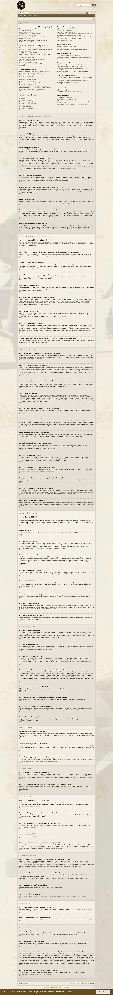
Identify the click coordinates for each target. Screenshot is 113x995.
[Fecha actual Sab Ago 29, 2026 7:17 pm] (93, 19)
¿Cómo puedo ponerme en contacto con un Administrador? (72, 104)
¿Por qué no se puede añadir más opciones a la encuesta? (34, 78)
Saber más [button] (68, 992)
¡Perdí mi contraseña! (24, 38)
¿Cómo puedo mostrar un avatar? (27, 60)
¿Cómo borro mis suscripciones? (65, 84)
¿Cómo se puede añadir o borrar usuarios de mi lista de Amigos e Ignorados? (74, 58)
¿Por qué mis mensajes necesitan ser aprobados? (31, 89)
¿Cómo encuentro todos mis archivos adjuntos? (69, 91)
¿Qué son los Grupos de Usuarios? (66, 32)
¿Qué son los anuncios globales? (27, 103)
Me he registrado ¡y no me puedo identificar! (30, 33)
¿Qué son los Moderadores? (64, 30)
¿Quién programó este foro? (64, 97)
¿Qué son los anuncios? (25, 105)
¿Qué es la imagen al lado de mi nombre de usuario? (32, 59)
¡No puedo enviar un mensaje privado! (67, 46)
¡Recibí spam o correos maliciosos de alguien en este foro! (72, 49)
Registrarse (35, 15)
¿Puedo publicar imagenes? (26, 102)
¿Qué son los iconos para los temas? (28, 110)
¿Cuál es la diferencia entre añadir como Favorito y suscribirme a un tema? (74, 78)
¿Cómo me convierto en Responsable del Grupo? (69, 35)
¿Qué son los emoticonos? (25, 100)
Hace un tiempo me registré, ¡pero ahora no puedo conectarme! (35, 37)
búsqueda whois (66, 955)
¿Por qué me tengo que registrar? (27, 29)
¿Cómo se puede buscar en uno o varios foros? (69, 65)
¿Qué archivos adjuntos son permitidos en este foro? (70, 90)
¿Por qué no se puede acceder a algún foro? (30, 81)
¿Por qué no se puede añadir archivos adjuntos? (31, 83)
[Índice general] (21, 5)
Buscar (21, 15)
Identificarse (28, 15)
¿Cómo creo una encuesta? (26, 76)
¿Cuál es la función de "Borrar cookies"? (29, 41)
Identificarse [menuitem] (90, 13)
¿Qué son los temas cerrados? (26, 108)
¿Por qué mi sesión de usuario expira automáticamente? (33, 40)
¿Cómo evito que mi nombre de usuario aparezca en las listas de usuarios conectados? (35, 50)
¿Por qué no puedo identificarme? (27, 35)
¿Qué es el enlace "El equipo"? (65, 40)
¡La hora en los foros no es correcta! (28, 52)
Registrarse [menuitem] (93, 13)
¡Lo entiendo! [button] (103, 992)
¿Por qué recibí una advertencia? (27, 84)
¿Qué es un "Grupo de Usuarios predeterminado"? (70, 38)
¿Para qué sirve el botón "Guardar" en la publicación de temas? (35, 87)
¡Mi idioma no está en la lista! (26, 57)
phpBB (38, 290)
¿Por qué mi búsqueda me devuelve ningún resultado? (71, 66)
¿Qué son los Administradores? (65, 29)
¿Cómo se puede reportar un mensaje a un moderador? (33, 86)
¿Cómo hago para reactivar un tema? (28, 91)
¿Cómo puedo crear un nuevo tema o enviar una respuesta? (34, 71)
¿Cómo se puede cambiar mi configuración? (30, 47)
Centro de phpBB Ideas (25, 945)
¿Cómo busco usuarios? (63, 69)
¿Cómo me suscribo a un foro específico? (68, 82)
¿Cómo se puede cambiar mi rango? (28, 62)
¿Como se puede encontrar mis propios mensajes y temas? (72, 71)
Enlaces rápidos (21, 13)
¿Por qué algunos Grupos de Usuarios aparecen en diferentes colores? (75, 37)
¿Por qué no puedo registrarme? (27, 32)
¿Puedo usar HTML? (24, 98)
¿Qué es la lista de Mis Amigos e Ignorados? (68, 55)
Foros (26, 13)
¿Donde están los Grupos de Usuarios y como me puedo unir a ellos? (75, 33)
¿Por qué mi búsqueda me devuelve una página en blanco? (72, 68)
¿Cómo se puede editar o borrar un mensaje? (30, 73)
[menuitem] (87, 13)
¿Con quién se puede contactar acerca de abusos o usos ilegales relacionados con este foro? (74, 101)
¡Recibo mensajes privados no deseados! (67, 47)
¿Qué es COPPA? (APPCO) (26, 30)
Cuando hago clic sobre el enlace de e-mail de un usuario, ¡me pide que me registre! (37, 64)
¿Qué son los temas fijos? (25, 106)
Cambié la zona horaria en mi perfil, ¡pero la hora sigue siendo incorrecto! (34, 55)
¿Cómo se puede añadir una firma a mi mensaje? (31, 75)
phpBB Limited (79, 933)
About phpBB (64, 934)
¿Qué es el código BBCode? (26, 97)
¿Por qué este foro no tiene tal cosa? (66, 99)
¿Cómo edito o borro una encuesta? (28, 79)
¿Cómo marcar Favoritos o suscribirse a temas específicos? (72, 80)
